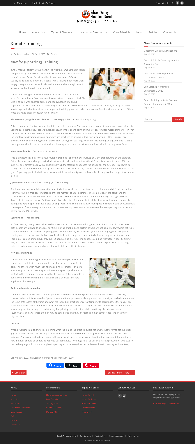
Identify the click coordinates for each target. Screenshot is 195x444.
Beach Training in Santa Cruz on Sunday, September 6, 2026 (160, 102)
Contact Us (169, 32)
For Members (20, 3)
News (139, 32)
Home (22, 32)
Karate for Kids (88, 395)
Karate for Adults (89, 403)
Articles (153, 32)
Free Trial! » (87, 412)
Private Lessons (88, 407)
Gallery (14, 420)
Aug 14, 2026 (149, 81)
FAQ (12, 416)
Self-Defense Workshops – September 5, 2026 (157, 88)
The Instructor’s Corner (44, 3)
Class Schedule (121, 32)
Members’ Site (52, 412)
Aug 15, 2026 (149, 67)
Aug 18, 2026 (149, 54)
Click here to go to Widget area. (166, 403)
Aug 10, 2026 (149, 94)
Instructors (15, 403)
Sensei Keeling (23, 54)
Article (54, 54)
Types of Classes (60, 32)
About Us (37, 32)
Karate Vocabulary (54, 407)
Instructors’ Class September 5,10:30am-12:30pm (158, 75)
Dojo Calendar (52, 399)
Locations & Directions (92, 32)
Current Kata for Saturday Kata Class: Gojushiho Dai (163, 62)
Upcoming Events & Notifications (160, 50)
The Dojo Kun (52, 403)
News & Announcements (56, 395)
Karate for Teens (89, 399)
